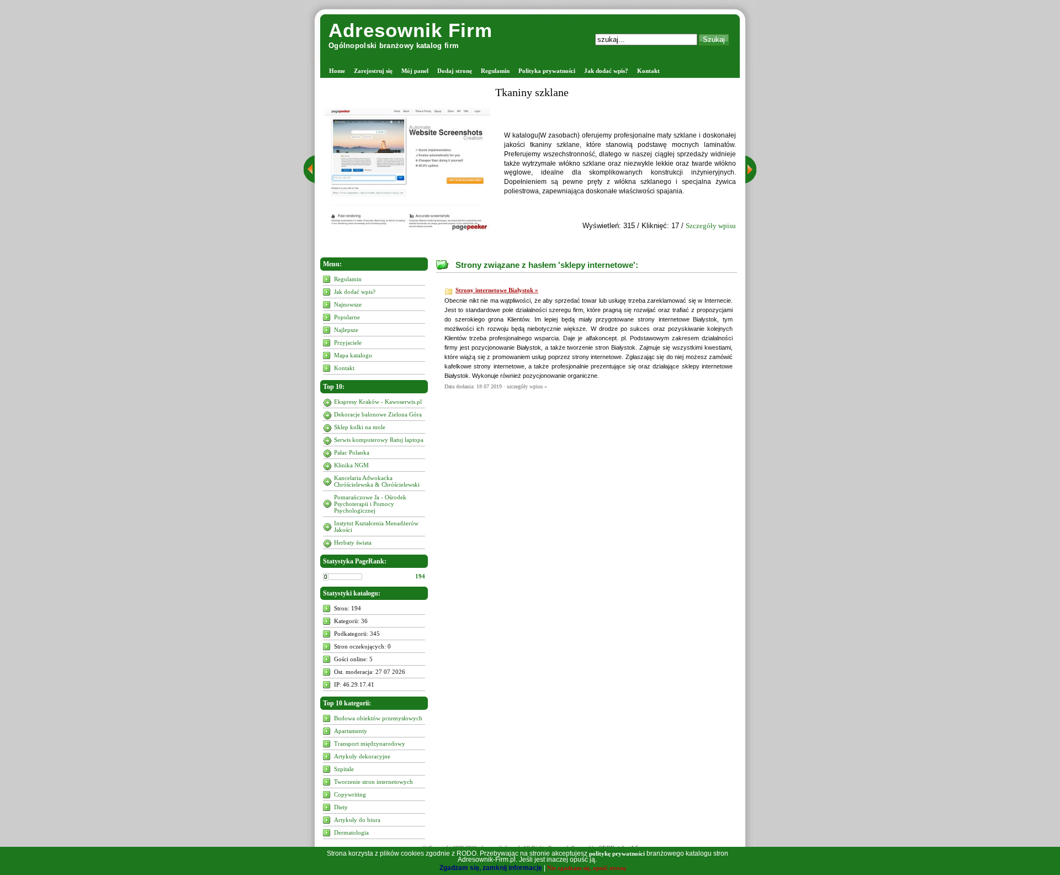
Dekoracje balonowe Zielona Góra (378, 414)
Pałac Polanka (351, 452)
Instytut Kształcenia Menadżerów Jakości (376, 526)
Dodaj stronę (454, 70)
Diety (341, 807)
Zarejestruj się (373, 70)
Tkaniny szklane (532, 92)
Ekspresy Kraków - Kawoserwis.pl (378, 401)
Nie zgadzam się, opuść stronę (586, 868)
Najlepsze (346, 329)
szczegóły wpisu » (527, 386)
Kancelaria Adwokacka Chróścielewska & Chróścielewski (377, 481)
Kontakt (648, 70)
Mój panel (414, 70)
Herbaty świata (353, 542)
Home (337, 70)
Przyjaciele (348, 342)
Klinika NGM (351, 465)
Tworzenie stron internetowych (373, 781)
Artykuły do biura (357, 819)
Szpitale (344, 769)
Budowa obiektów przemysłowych (378, 718)
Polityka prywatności (546, 70)
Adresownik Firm (410, 30)
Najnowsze (348, 304)
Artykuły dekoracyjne (362, 756)
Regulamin (495, 70)
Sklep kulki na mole (359, 427)
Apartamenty (350, 731)
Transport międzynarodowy (369, 743)
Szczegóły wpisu (711, 226)
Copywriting (350, 794)
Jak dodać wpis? (606, 70)
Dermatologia (351, 832)
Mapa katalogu (353, 355)
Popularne (347, 317)
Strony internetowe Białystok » (496, 290)
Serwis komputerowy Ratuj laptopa (378, 439)
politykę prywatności (617, 853)
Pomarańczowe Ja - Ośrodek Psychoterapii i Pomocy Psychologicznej (370, 504)
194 (420, 576)
